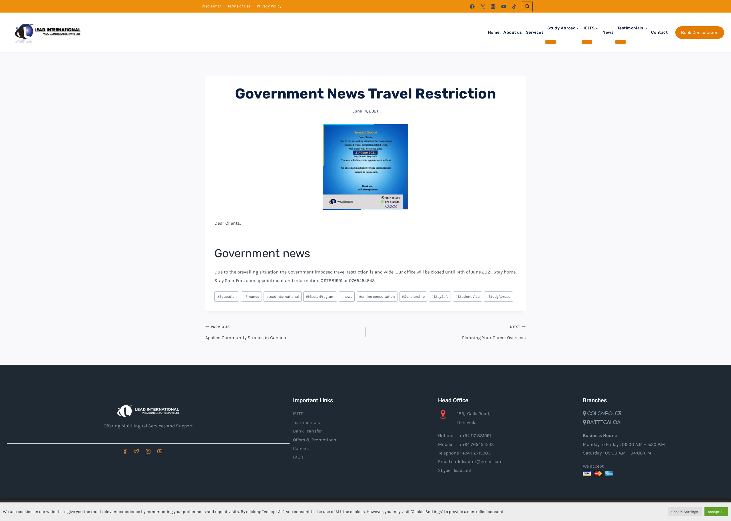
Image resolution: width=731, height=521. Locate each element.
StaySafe (440, 296)
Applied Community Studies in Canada (245, 332)
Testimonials (306, 422)
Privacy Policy (269, 6)
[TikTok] (514, 6)
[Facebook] (472, 6)
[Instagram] (493, 6)
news (346, 296)
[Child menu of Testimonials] (620, 42)
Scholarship (413, 296)
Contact (659, 32)
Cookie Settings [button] (684, 512)
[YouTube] (503, 6)
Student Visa (467, 296)
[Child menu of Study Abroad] (550, 42)
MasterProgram (320, 296)
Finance (251, 296)
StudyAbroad (498, 296)
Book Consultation (699, 32)
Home (494, 32)
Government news (262, 253)
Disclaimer (211, 6)
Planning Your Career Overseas (494, 332)
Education (227, 296)
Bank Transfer (307, 431)
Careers (301, 448)
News (608, 32)
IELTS (298, 413)
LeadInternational (282, 296)
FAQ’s (298, 457)
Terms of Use (239, 6)
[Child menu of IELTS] (587, 42)
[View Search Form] (527, 6)
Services (534, 32)
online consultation (377, 296)
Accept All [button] (716, 512)
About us (512, 32)
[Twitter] (482, 6)
